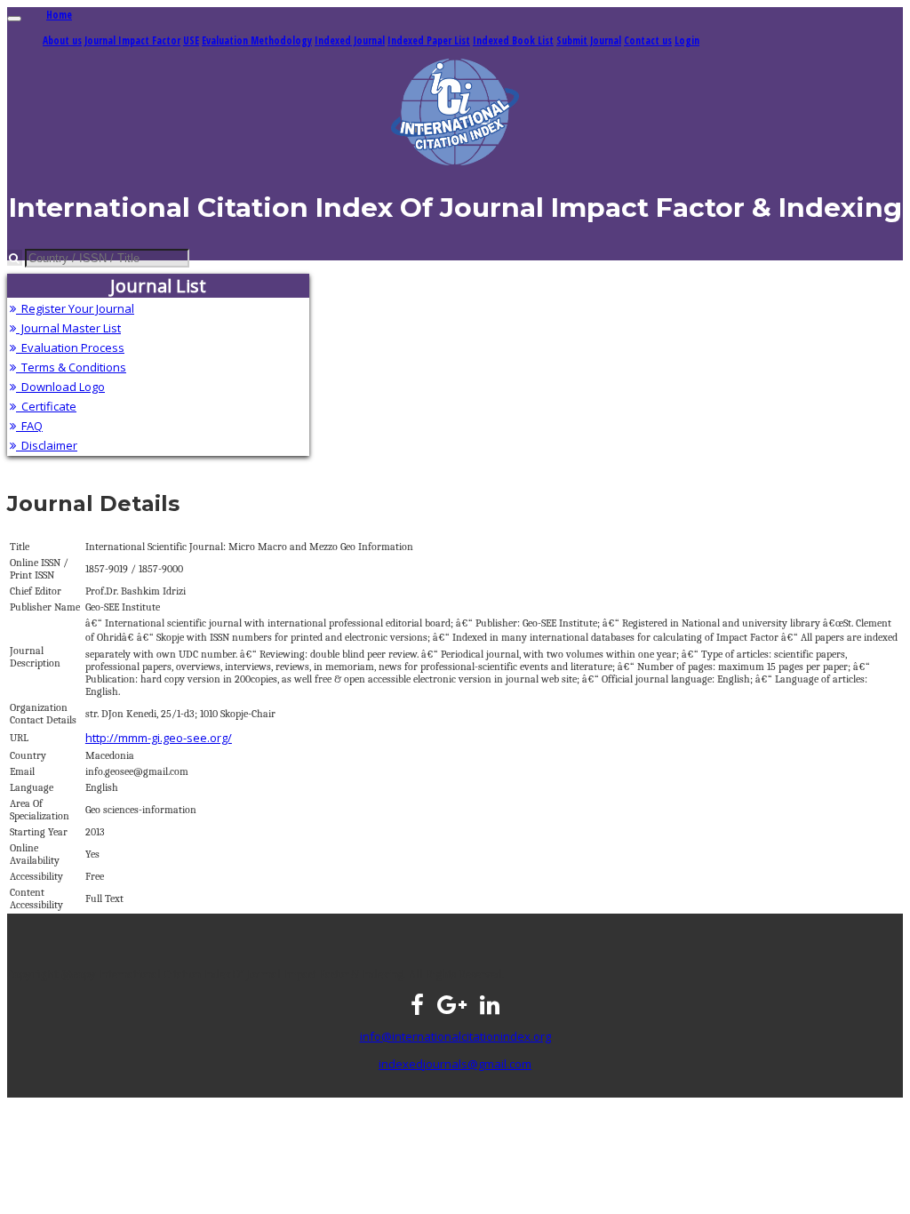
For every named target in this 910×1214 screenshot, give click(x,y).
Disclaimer (46, 445)
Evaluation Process (70, 347)
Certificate (46, 406)
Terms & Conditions (71, 367)
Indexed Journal (350, 40)
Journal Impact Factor (132, 40)
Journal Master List (68, 328)
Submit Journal (588, 40)
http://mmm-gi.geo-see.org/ (158, 738)
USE (191, 40)
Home (59, 14)
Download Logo (60, 387)
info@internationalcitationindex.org (455, 1036)
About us (62, 40)
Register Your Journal (75, 308)
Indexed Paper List (428, 40)
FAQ (29, 426)
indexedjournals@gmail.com (455, 1064)
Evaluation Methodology (257, 40)
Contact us (648, 40)
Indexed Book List (513, 40)
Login (687, 40)
